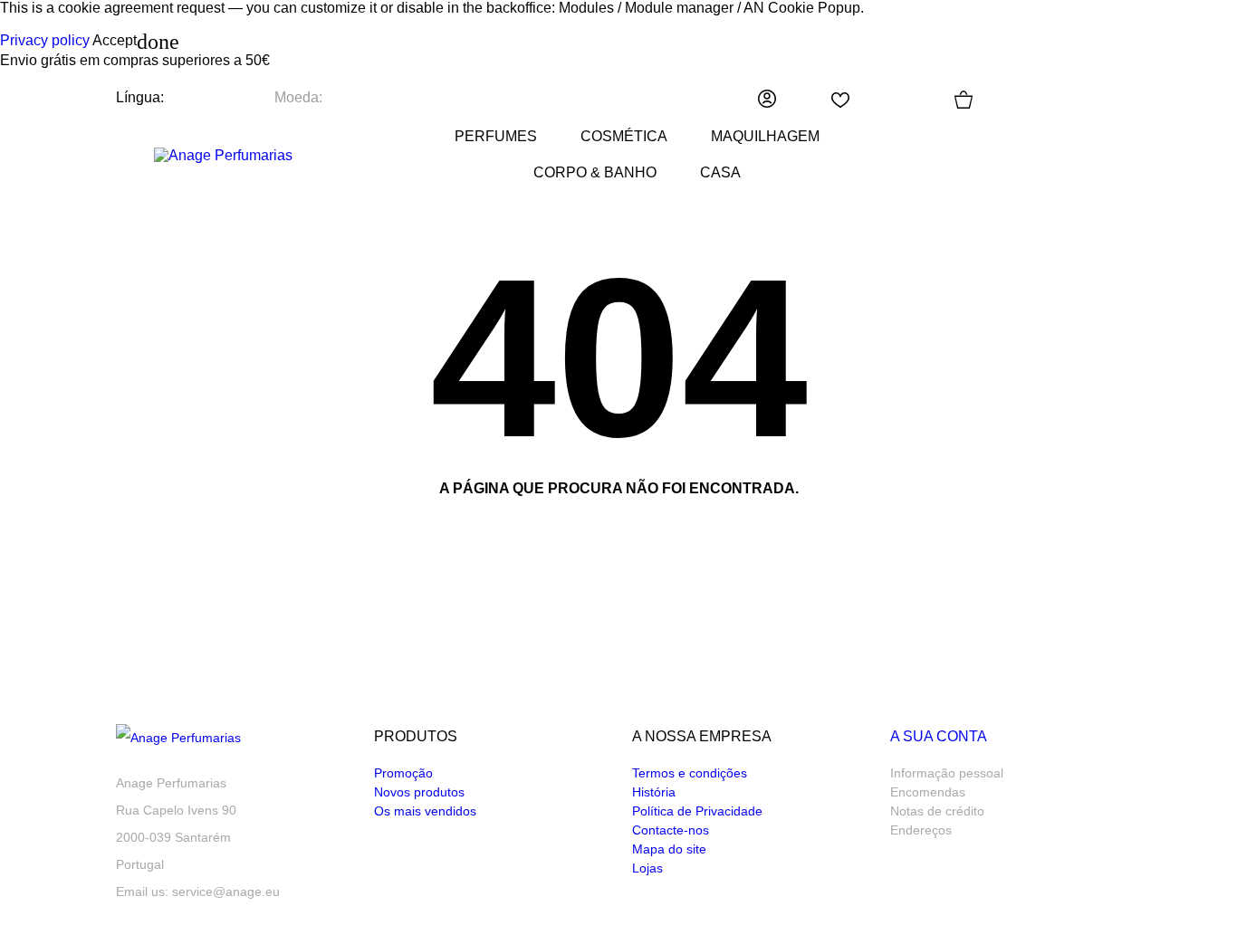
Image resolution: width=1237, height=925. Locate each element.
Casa (720, 172)
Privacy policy (45, 40)
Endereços (921, 830)
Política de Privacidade (697, 811)
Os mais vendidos (425, 811)
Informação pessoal (946, 773)
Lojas (647, 868)
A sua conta (938, 736)
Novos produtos (419, 792)
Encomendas (927, 792)
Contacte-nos (670, 830)
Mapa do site (669, 849)
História (654, 792)
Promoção (403, 773)
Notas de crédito (937, 811)
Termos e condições (689, 773)
